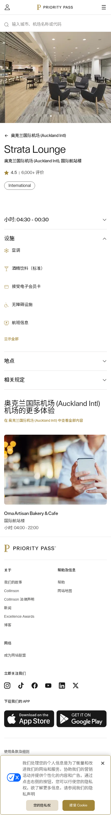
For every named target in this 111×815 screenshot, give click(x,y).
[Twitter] (76, 685)
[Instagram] (7, 685)
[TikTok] (21, 685)
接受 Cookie (78, 805)
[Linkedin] (62, 685)
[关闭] (102, 763)
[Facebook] (34, 685)
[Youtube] (48, 685)
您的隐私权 (42, 805)
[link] (29, 718)
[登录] (7, 7)
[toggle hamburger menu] (104, 7)
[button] (51, 116)
